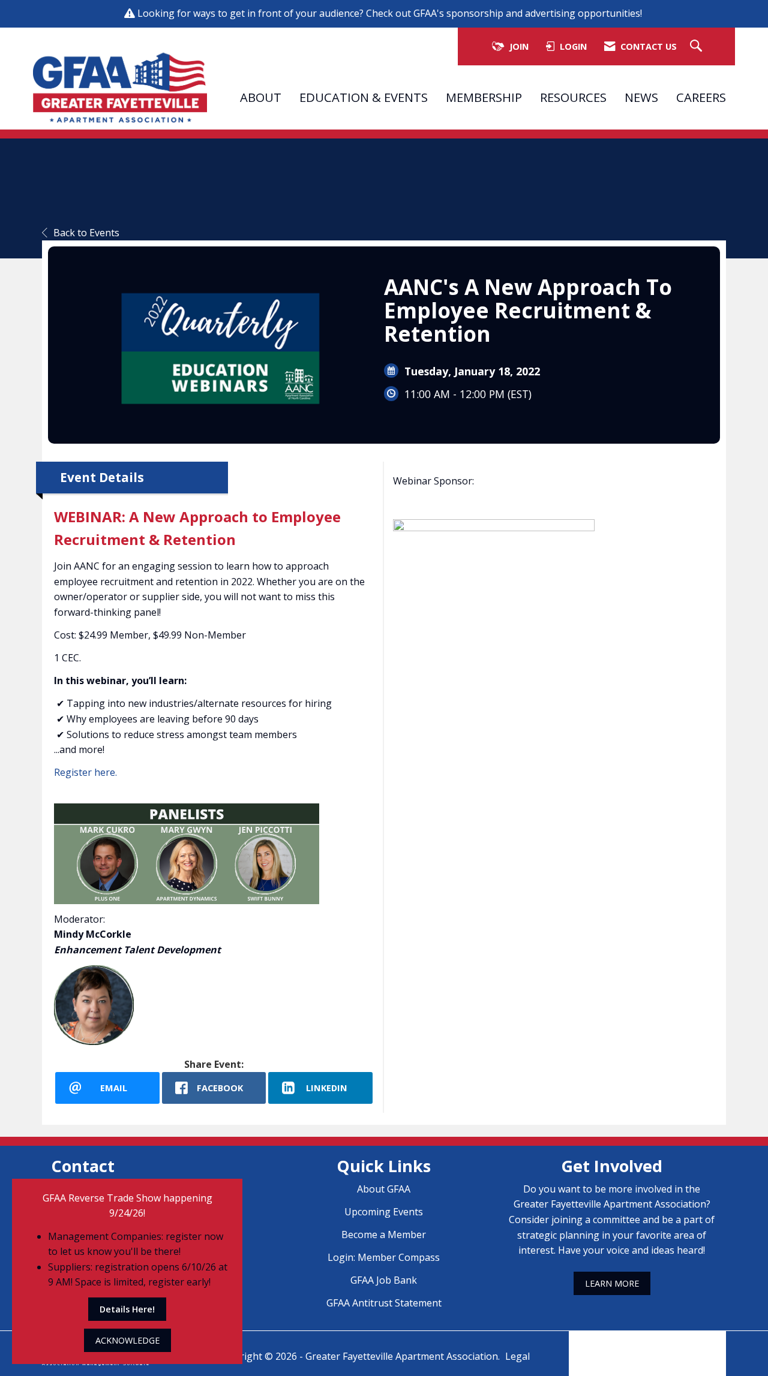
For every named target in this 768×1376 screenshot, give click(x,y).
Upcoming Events (383, 1211)
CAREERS (701, 97)
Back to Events (86, 232)
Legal (517, 1356)
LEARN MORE (612, 1283)
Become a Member (383, 1234)
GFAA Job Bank (383, 1280)
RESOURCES (573, 97)
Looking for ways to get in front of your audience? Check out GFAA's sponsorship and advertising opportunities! (390, 13)
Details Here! (127, 1309)
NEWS (641, 97)
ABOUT (260, 97)
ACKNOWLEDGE (127, 1340)
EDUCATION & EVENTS (363, 97)
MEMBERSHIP (484, 97)
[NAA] (647, 1345)
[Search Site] (697, 46)
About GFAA (383, 1189)
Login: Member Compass (384, 1257)
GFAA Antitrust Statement (384, 1302)
